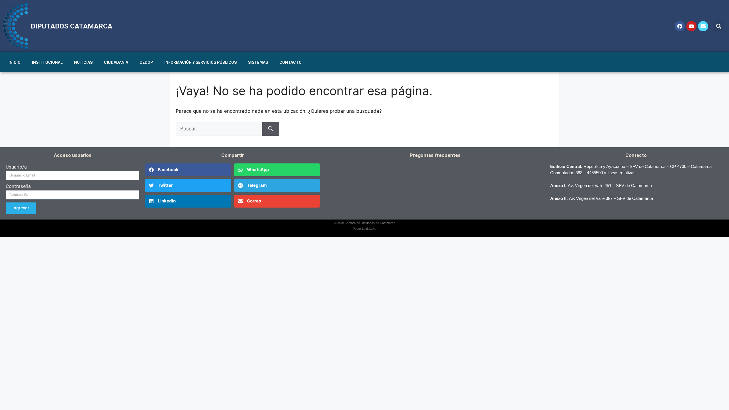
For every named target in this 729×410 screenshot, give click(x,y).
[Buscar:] (219, 129)
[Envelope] (703, 26)
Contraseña (18, 186)
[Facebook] (680, 26)
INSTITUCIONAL (47, 62)
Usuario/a (16, 167)
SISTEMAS (258, 62)
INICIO (15, 62)
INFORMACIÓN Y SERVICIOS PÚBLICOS (200, 62)
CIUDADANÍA (116, 62)
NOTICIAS (83, 62)
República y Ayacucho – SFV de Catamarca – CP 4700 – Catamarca (647, 166)
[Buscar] (270, 129)
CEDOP (146, 62)
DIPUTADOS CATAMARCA (71, 26)
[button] (718, 26)
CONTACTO (290, 62)
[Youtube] (691, 26)
